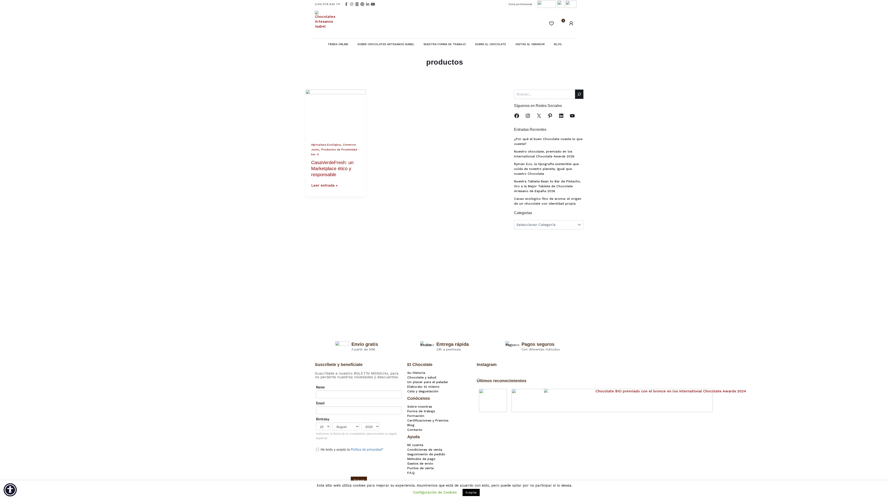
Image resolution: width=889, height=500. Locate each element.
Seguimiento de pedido (426, 454)
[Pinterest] (550, 116)
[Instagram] (528, 116)
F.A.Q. (411, 473)
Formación (415, 416)
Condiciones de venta (424, 449)
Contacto (414, 429)
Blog (558, 44)
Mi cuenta (415, 445)
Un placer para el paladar (427, 382)
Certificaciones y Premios (427, 420)
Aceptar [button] (471, 492)
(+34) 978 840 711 (327, 4)
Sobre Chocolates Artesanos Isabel (385, 44)
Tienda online (338, 44)
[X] (539, 116)
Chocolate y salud (421, 377)
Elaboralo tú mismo (423, 386)
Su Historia (416, 373)
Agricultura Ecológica (326, 144)
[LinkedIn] (561, 116)
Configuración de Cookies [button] (435, 492)
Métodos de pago (421, 459)
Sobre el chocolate (490, 44)
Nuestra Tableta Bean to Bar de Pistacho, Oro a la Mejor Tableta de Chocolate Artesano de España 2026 (547, 186)
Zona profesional (520, 4)
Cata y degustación (422, 391)
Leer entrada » (324, 185)
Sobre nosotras (419, 406)
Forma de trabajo (421, 411)
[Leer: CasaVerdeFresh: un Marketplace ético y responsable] (336, 112)
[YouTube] (572, 116)
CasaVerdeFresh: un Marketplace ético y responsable (332, 168)
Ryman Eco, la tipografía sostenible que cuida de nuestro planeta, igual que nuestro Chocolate (546, 168)
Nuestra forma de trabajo (445, 44)
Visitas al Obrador (530, 44)
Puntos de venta (420, 468)
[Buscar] (579, 94)
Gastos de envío (420, 463)
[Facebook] (517, 116)
